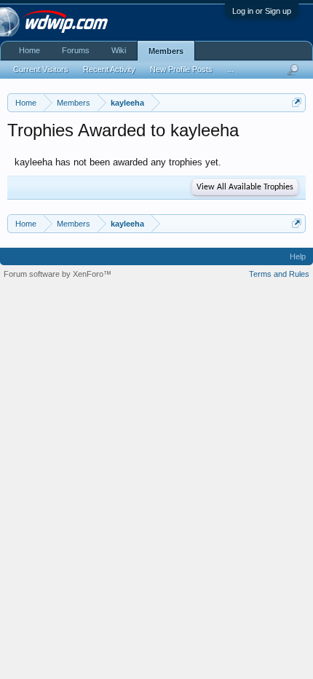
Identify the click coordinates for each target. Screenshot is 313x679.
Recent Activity (109, 69)
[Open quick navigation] (296, 102)
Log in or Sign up (261, 11)
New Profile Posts (181, 69)
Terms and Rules (279, 274)
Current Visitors (40, 69)
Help (298, 256)
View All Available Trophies (245, 187)
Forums (76, 50)
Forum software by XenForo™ (57, 274)
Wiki (118, 50)
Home (29, 50)
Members (165, 51)
